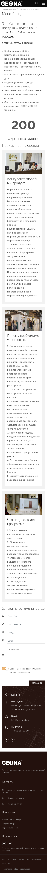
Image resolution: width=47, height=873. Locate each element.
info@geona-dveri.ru (21, 720)
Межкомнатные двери (11, 820)
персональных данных (20, 672)
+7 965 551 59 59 (20, 731)
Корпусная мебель (10, 828)
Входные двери (9, 824)
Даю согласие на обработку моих (25, 670)
